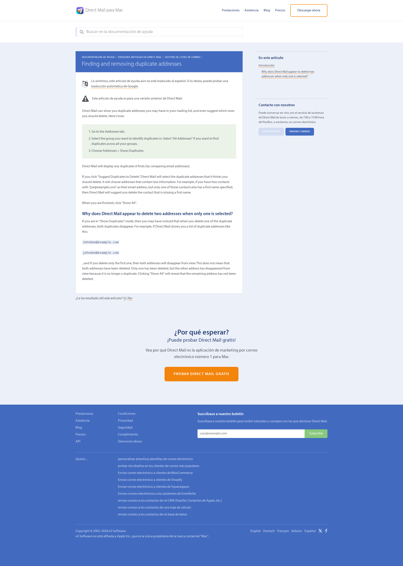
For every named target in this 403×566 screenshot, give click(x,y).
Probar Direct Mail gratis (201, 374)
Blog (267, 10)
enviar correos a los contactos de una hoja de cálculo (154, 507)
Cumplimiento (128, 434)
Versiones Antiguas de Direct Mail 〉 (141, 57)
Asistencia (252, 10)
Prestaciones (230, 10)
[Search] (82, 32)
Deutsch (269, 531)
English (255, 531)
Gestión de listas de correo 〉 (184, 57)
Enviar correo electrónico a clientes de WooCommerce (155, 473)
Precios (280, 10)
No (130, 298)
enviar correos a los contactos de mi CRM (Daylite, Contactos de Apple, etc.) (170, 500)
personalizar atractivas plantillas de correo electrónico (155, 459)
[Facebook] (326, 532)
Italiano (296, 531)
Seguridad (125, 427)
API (78, 441)
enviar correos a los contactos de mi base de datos (152, 514)
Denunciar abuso (130, 441)
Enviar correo (299, 131)
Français (283, 531)
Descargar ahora (308, 10)
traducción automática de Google (114, 86)
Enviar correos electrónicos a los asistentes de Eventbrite (157, 493)
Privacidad (125, 420)
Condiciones (126, 414)
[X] (320, 532)
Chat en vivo (271, 131)
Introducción (267, 65)
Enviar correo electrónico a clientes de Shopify (150, 480)
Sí (124, 298)
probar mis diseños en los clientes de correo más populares (158, 466)
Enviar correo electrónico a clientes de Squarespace (153, 487)
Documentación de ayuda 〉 (100, 57)
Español (310, 531)
